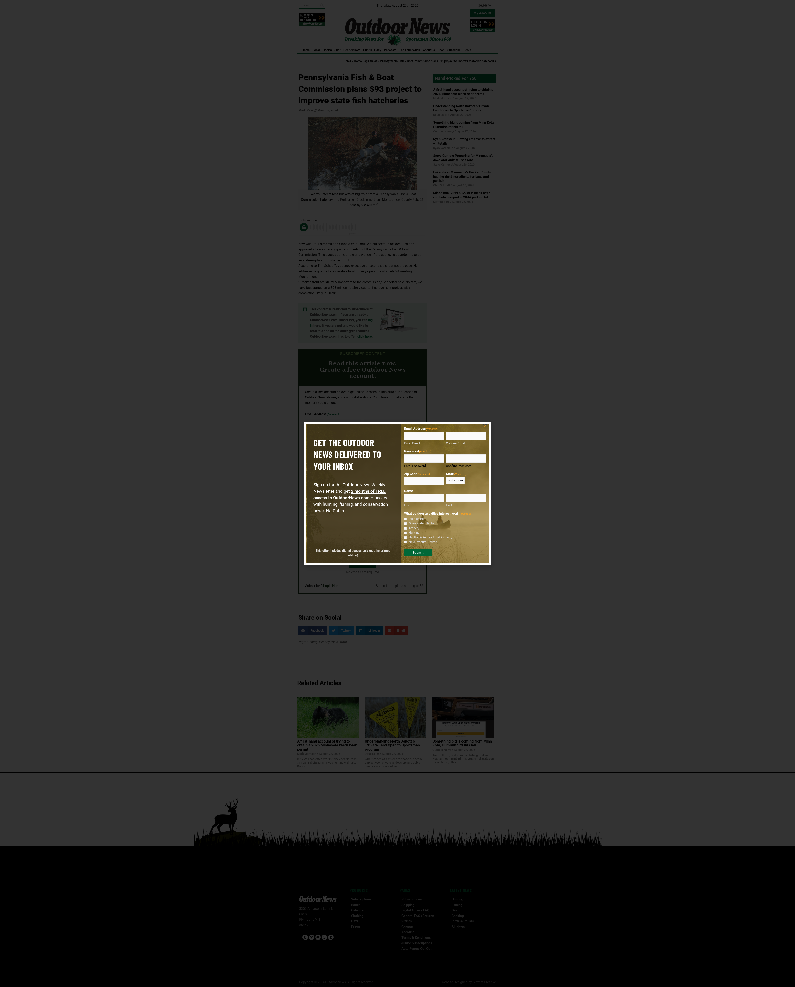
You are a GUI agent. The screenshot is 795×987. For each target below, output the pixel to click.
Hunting (414, 533)
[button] (485, 426)
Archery (414, 528)
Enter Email (412, 443)
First (407, 505)
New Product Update (423, 542)
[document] (397, 493)
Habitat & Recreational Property (430, 537)
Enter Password (415, 466)
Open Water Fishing (422, 523)
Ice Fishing (416, 519)
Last (449, 505)
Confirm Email (456, 443)
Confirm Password (458, 466)
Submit (418, 553)
